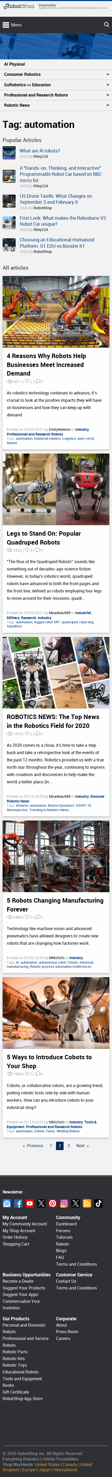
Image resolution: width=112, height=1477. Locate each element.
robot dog (86, 622)
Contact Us (66, 1281)
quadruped (70, 622)
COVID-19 (83, 805)
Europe (28, 1469)
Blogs (61, 1250)
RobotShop (43, 208)
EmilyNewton (60, 429)
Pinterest (52, 1203)
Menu (16, 24)
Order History (15, 1237)
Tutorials (64, 1237)
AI (17, 962)
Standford (14, 626)
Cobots (72, 962)
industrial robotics (47, 438)
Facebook (18, 1203)
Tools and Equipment (22, 1378)
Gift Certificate (16, 1392)
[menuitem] (56, 64)
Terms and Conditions (76, 1264)
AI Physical (14, 64)
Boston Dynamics (61, 805)
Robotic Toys (15, 1365)
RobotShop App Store (22, 1398)
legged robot (43, 622)
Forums (63, 1230)
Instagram (64, 1203)
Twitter (41, 1203)
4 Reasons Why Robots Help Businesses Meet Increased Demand (46, 364)
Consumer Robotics (22, 74)
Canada (70, 1464)
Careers (63, 1338)
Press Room (67, 1331)
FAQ (60, 1257)
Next (80, 1145)
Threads (75, 1203)
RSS (87, 1203)
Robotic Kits (14, 1358)
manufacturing (17, 967)
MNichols (57, 958)
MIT (57, 622)
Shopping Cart (16, 1244)
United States (47, 1464)
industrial (86, 962)
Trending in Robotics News (49, 810)
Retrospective (17, 810)
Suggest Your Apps (20, 1294)
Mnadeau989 (60, 613)
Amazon (22, 805)
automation (24, 438)
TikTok (98, 1203)
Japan (44, 1469)
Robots (12, 443)
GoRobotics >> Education (27, 84)
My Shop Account (19, 1230)
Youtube (30, 1203)
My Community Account (25, 1223)
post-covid (86, 438)
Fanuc (50, 1131)
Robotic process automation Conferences (60, 967)
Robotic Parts (15, 1351)
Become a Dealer (18, 1281)
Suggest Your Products (24, 1288)
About (61, 1325)
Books (8, 1385)
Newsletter (7, 1203)
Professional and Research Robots (36, 95)
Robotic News (17, 105)
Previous (35, 1145)
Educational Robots (21, 1372)
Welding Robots (68, 1131)
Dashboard (66, 1223)
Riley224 (41, 156)
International (65, 1469)
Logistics (69, 438)
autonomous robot (52, 962)
